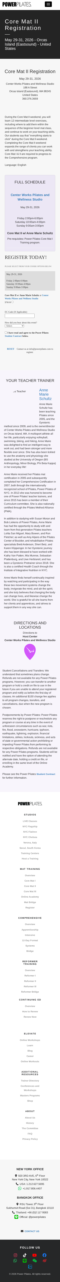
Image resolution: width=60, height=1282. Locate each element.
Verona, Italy (30, 842)
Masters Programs (30, 1095)
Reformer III (30, 986)
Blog (30, 1050)
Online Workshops (30, 1040)
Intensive (30, 935)
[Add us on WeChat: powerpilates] (35, 1261)
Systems (30, 945)
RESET (10, 349)
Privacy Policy (30, 1139)
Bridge (30, 951)
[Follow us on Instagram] (16, 1255)
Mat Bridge (30, 902)
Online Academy (30, 896)
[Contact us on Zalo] (30, 1266)
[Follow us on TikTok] (25, 1255)
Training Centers (30, 853)
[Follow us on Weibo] (45, 1261)
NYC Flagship (30, 826)
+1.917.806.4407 (32, 1188)
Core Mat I (30, 880)
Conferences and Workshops (30, 1088)
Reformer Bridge (30, 991)
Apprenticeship (30, 929)
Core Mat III (30, 891)
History (30, 1123)
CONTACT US (32, 1231)
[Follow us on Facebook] (44, 1255)
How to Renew (30, 1011)
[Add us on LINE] (25, 1261)
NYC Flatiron (30, 831)
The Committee (30, 1128)
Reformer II (30, 981)
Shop (30, 1101)
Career (30, 1056)
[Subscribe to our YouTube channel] (35, 1255)
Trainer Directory (30, 1080)
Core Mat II (30, 886)
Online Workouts (30, 1061)
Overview (30, 875)
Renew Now (30, 1017)
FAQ (30, 1133)
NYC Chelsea (30, 837)
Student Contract (13, 336)
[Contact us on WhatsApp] (15, 1261)
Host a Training (30, 858)
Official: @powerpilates (33, 1217)
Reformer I (30, 975)
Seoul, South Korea (30, 848)
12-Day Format (30, 940)
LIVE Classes (30, 821)
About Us (30, 1117)
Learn (30, 1045)
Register (30, 907)
